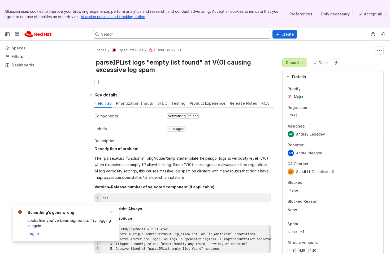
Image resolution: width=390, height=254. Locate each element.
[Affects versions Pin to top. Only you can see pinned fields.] (329, 243)
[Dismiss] (111, 212)
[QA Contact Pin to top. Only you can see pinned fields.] (320, 164)
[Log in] (382, 34)
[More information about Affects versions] (323, 243)
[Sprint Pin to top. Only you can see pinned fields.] (310, 224)
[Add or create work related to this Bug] (98, 82)
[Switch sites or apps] (17, 34)
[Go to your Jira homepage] (38, 34)
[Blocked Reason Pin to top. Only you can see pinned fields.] (329, 201)
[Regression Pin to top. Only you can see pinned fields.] (313, 107)
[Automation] (336, 62)
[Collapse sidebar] (7, 34)
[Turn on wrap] (254, 199)
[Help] (373, 34)
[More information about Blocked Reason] (323, 202)
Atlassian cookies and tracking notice (113, 16)
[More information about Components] (123, 116)
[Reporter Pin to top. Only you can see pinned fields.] (308, 145)
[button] (331, 77)
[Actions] (379, 50)
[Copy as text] (264, 199)
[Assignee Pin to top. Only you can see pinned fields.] (309, 126)
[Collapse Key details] (90, 95)
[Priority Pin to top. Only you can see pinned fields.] (312, 89)
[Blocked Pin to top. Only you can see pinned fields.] (314, 183)
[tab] (103, 103)
